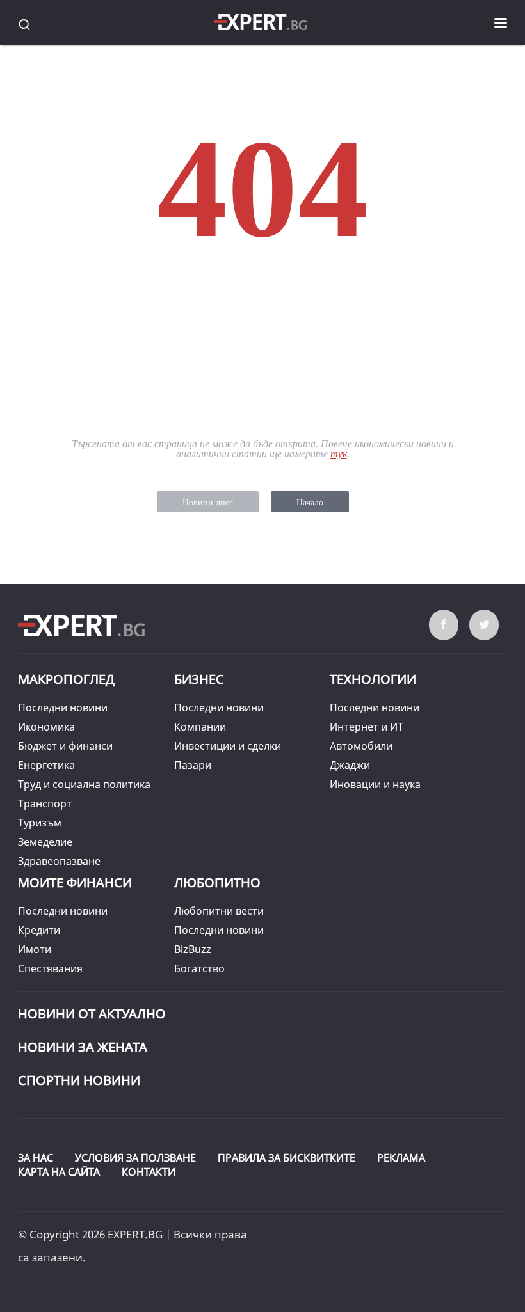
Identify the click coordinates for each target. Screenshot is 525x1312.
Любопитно (217, 882)
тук (338, 453)
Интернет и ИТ (366, 727)
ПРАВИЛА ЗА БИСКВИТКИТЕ (286, 1158)
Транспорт (45, 803)
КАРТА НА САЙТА (59, 1172)
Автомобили (361, 746)
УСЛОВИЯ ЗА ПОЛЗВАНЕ (135, 1158)
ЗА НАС (35, 1158)
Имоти (34, 949)
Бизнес (199, 679)
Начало (309, 502)
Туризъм (39, 823)
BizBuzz (192, 949)
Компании (200, 727)
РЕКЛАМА (401, 1158)
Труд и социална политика (84, 784)
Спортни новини (79, 1080)
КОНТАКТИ (148, 1172)
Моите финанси (75, 882)
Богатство (199, 968)
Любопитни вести (219, 911)
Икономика (46, 727)
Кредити (39, 930)
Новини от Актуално (92, 1013)
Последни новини (63, 707)
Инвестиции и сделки (227, 746)
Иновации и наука (375, 784)
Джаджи (350, 765)
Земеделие (45, 842)
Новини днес (207, 502)
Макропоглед (66, 679)
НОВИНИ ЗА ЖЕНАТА (82, 1046)
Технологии (373, 679)
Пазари (192, 765)
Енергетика (46, 765)
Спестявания (50, 968)
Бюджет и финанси (65, 746)
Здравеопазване (59, 861)
